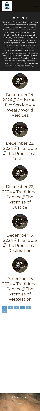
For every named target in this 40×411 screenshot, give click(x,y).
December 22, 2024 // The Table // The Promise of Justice (20, 151)
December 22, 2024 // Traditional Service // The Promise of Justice (20, 197)
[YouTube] (22, 334)
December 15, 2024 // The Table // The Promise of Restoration (20, 243)
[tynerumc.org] (14, 6)
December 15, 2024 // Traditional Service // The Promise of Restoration (20, 289)
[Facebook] (17, 334)
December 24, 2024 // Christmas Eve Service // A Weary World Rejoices (20, 105)
